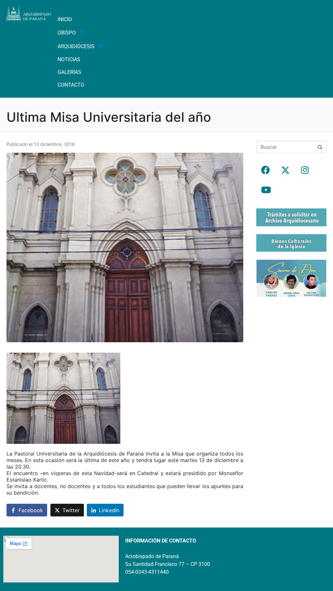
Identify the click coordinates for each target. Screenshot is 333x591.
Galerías (69, 72)
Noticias (69, 59)
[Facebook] (265, 170)
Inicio (65, 19)
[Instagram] (305, 170)
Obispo (67, 33)
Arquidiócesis (76, 46)
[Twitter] (285, 170)
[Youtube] (265, 190)
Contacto (71, 85)
